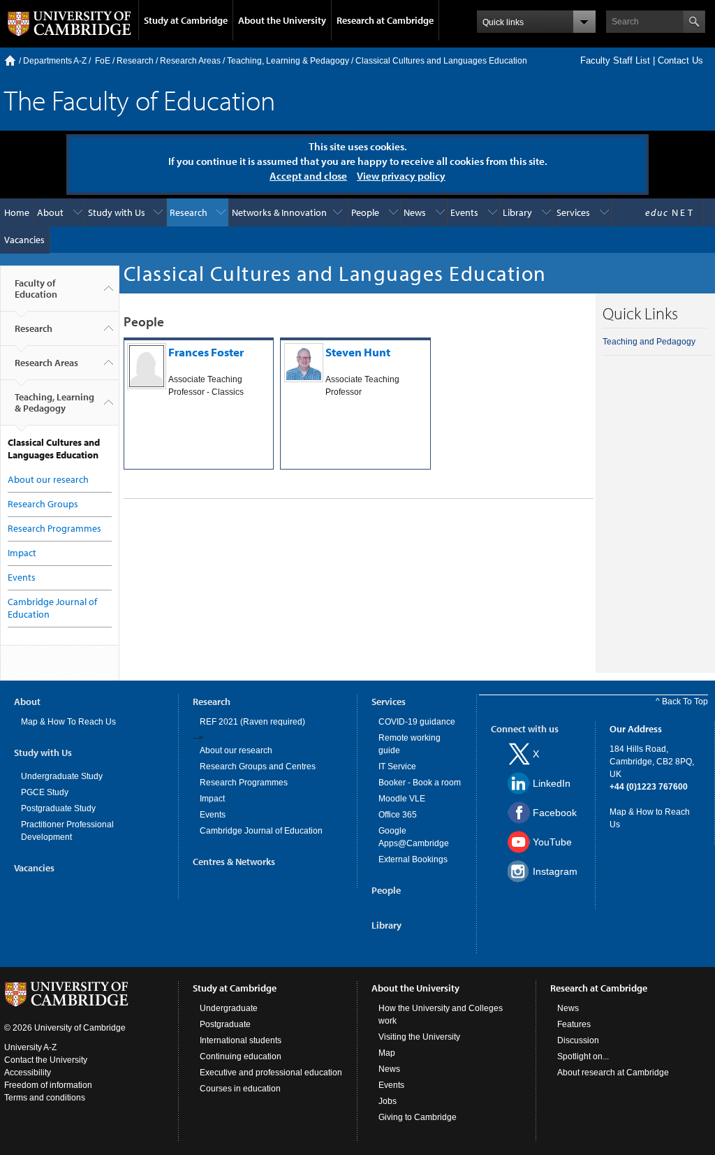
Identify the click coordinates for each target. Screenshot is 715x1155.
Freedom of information (48, 1085)
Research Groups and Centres (258, 766)
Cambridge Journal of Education (261, 831)
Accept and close (308, 175)
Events (464, 212)
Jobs (387, 1101)
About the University (282, 20)
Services (573, 212)
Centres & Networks (234, 861)
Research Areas (190, 61)
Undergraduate (229, 1008)
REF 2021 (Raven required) (252, 722)
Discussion (578, 1040)
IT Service (397, 766)
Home (10, 60)
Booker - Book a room (419, 782)
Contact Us (680, 60)
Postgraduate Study (58, 808)
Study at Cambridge (186, 20)
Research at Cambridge (385, 20)
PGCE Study (44, 792)
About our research (48, 479)
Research (135, 61)
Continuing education (240, 1056)
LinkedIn (551, 783)
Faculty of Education (36, 288)
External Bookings (413, 859)
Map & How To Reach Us (68, 722)
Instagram (555, 871)
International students (240, 1040)
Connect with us (525, 728)
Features (574, 1024)
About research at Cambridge (613, 1072)
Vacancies (24, 239)
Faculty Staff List (615, 60)
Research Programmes (54, 528)
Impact (22, 552)
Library (517, 212)
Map (386, 1053)
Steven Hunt (357, 351)
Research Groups (43, 503)
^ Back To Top (682, 701)
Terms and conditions (44, 1098)
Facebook (555, 812)
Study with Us (116, 212)
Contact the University (45, 1060)
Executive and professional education (271, 1072)
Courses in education (240, 1089)
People (365, 212)
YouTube (552, 842)
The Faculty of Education (139, 99)
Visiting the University (419, 1037)
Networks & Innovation (279, 212)
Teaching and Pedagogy (649, 342)
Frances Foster (206, 351)
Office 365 (397, 815)
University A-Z (30, 1047)
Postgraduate (225, 1024)
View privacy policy (401, 175)
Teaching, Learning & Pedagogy (288, 61)
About (50, 212)
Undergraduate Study (62, 776)
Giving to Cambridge (417, 1117)
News (415, 212)
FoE (102, 61)
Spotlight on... (583, 1056)
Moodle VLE (401, 799)
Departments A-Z (55, 61)
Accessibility (27, 1072)
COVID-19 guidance (416, 722)
